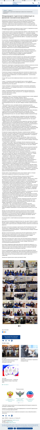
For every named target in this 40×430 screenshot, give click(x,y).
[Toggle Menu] (38, 5)
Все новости (6, 384)
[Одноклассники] (4, 332)
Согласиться (10, 428)
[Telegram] (5, 332)
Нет (14, 428)
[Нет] (38, 426)
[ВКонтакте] (2, 332)
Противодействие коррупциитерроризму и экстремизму (11, 337)
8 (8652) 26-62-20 (15, 420)
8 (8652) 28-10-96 (9, 421)
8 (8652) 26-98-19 (12, 422)
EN (22, 0)
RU (24, 0)
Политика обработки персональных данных (24, 428)
